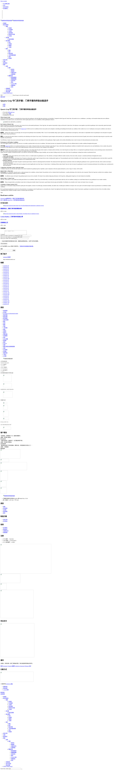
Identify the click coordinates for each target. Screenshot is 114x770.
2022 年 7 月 (6, 285)
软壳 (12, 760)
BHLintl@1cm (11, 112)
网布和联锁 (13, 750)
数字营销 (5, 318)
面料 (4, 321)
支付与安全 (5, 6)
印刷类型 (8, 762)
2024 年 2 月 (6, 277)
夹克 (9, 715)
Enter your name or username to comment (9, 235)
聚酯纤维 (10, 749)
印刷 (4, 344)
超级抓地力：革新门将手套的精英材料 (11, 208)
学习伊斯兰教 (6, 3)
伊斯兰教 (5, 334)
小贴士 (4, 354)
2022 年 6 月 (6, 286)
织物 (7, 739)
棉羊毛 (12, 742)
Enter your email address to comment (8, 237)
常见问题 (8, 765)
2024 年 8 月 (6, 272)
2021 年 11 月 (6, 293)
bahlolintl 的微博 (6, 257)
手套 (4, 326)
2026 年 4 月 (6, 267)
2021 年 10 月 (6, 294)
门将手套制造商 (12, 728)
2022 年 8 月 (6, 283)
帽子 (9, 725)
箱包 (9, 723)
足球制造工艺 (4, 222)
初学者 (4, 312)
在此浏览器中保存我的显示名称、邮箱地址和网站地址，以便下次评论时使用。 (20, 241)
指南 (4, 106)
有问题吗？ (5, 8)
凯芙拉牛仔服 (11, 707)
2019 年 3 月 (6, 299)
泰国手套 (5, 352)
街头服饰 (8, 714)
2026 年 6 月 (6, 265)
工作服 (4, 356)
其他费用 (5, 310)
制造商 (4, 696)
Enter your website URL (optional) (8, 238)
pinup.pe (5, 343)
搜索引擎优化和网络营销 (9, 346)
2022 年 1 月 (6, 291)
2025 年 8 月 (6, 270)
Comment (3, 234)
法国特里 (13, 747)
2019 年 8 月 (6, 297)
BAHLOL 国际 (9, 683)
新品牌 (4, 340)
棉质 (9, 741)
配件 (7, 722)
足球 (4, 323)
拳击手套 (5, 315)
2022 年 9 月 (6, 281)
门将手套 (5, 327)
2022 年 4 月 (6, 288)
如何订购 (5, 733)
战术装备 (10, 706)
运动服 (10, 717)
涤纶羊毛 (13, 754)
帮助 (4, 738)
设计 (4, 5)
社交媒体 (5, 349)
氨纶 (12, 755)
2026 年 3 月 (6, 269)
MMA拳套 (5, 338)
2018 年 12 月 (6, 300)
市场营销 (5, 335)
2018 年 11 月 (6, 302)
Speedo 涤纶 (14, 757)
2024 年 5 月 (6, 275)
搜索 (2, 248)
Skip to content (4, 1)
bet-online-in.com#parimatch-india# (10, 313)
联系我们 (5, 736)
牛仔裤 (10, 709)
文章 (4, 734)
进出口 (4, 332)
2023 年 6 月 (6, 280)
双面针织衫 (13, 746)
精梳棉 (12, 744)
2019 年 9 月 (6, 296)
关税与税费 (5, 319)
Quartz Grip (23, 128)
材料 (4, 337)
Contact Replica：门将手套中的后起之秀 (12, 216)
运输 (4, 348)
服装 (4, 324)
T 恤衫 (9, 720)
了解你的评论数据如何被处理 (26, 246)
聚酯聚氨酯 (13, 752)
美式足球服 (11, 712)
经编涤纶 (13, 758)
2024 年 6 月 (6, 273)
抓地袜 (10, 731)
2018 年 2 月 (6, 304)
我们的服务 (5, 698)
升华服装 (10, 703)
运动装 (4, 351)
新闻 (4, 342)
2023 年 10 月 (6, 278)
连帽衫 (4, 331)
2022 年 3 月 (6, 289)
